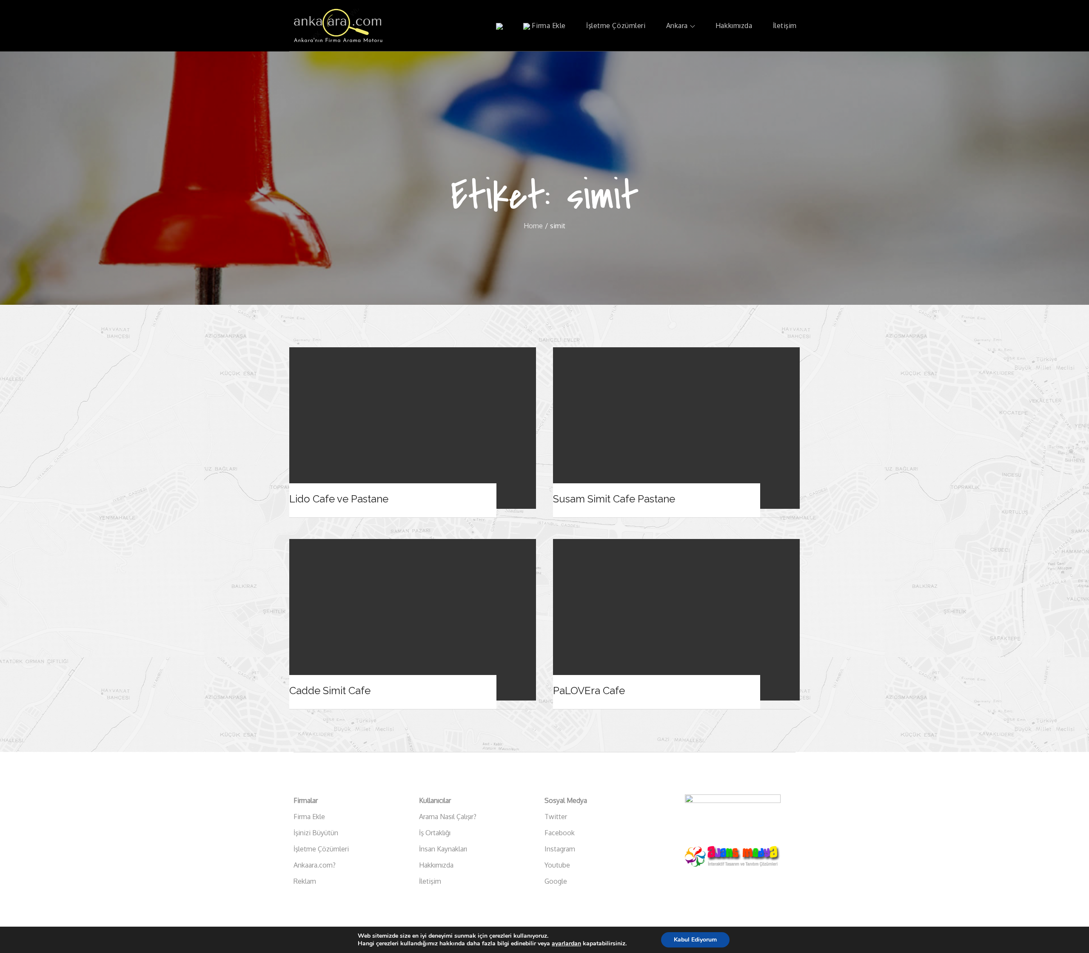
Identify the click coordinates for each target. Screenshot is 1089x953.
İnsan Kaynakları (443, 849)
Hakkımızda (734, 25)
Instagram (559, 849)
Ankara (677, 25)
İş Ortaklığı (434, 832)
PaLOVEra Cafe (589, 690)
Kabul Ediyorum (695, 940)
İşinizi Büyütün (316, 832)
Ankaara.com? (315, 865)
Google (555, 881)
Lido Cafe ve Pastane (338, 499)
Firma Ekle (548, 25)
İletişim (785, 25)
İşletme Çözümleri (616, 25)
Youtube (557, 865)
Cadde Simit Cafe (330, 690)
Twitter (555, 816)
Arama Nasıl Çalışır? (447, 816)
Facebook (559, 832)
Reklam (305, 881)
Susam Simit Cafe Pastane (614, 499)
